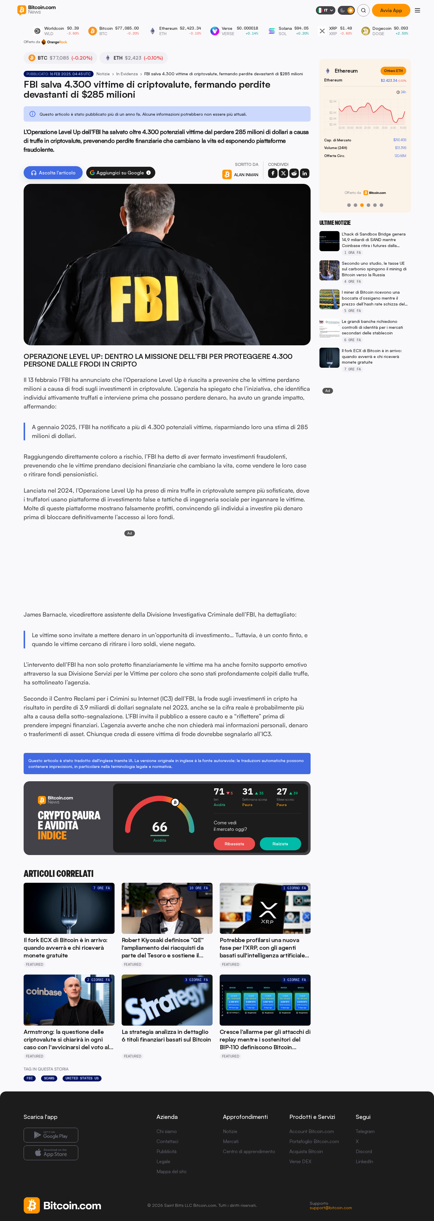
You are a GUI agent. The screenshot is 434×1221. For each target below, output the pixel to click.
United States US (82, 1078)
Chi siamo (166, 1131)
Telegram (365, 1131)
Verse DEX (300, 1161)
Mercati (231, 1141)
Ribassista (234, 843)
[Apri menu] (417, 10)
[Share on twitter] (283, 173)
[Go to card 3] (362, 205)
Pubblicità (166, 1151)
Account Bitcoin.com (311, 1131)
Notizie (103, 73)
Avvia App (391, 10)
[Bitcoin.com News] (36, 10)
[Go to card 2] (355, 205)
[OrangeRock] (54, 42)
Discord (364, 1151)
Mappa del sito (171, 1171)
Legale (163, 1161)
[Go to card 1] (349, 205)
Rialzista (280, 843)
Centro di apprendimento (249, 1151)
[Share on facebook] (273, 173)
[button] (148, 172)
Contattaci (167, 1141)
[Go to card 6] (381, 205)
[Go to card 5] (375, 205)
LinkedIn (364, 1161)
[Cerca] (363, 10)
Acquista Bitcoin (306, 1151)
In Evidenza (127, 73)
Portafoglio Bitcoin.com (314, 1141)
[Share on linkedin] (304, 173)
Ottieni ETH (393, 70)
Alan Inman (246, 174)
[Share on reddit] (294, 173)
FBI (30, 1078)
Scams (49, 1078)
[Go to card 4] (368, 205)
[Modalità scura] (346, 10)
